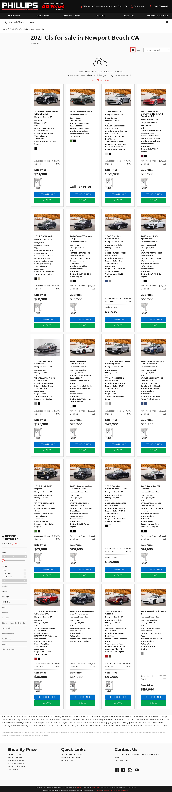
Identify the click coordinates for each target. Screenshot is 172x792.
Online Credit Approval (72, 754)
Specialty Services (157, 15)
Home (4, 29)
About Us (129, 15)
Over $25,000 (14, 769)
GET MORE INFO (47, 194)
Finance (100, 15)
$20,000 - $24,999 (16, 766)
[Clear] (15, 543)
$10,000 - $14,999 (16, 760)
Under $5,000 (14, 754)
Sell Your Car (67, 760)
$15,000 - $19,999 (16, 763)
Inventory (14, 15)
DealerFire (80, 787)
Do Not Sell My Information (120, 790)
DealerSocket (96, 787)
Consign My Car (71, 15)
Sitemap (106, 790)
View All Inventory (100, 80)
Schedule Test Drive (70, 757)
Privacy (99, 790)
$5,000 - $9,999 (15, 757)
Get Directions (121, 760)
